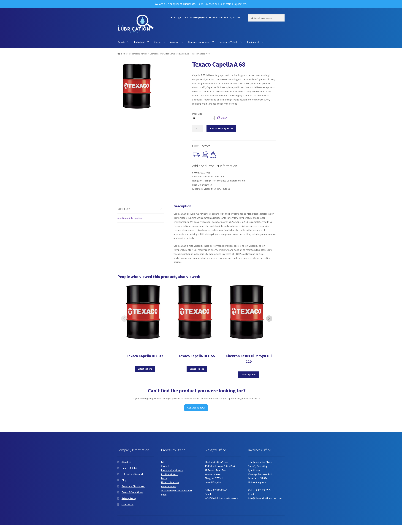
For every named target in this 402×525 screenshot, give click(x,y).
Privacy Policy (129, 498)
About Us (126, 461)
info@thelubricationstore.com (221, 498)
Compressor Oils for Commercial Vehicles (169, 53)
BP (162, 462)
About (185, 17)
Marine (157, 41)
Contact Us (127, 504)
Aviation (174, 41)
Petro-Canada (168, 486)
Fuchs (164, 478)
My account (235, 17)
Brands (121, 41)
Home (124, 53)
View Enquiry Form (198, 17)
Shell (164, 494)
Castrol (165, 466)
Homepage (176, 17)
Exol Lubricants (169, 474)
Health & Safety (130, 468)
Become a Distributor (218, 17)
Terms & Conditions (132, 492)
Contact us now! (196, 407)
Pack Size (197, 113)
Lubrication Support (132, 474)
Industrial (139, 41)
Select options (145, 368)
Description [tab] (123, 208)
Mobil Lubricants (170, 482)
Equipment (253, 41)
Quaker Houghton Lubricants (176, 490)
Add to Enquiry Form (221, 128)
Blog (124, 480)
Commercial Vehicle (199, 41)
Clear (224, 117)
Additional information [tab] (129, 217)
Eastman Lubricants (172, 470)
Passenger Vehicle (228, 41)
